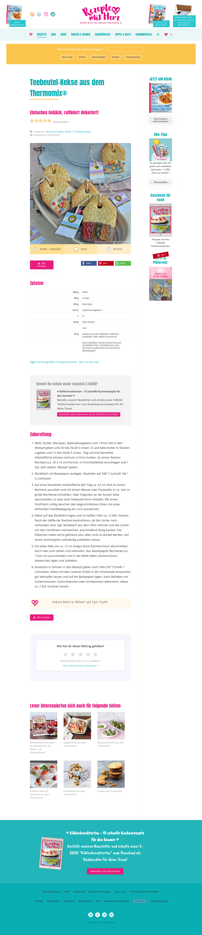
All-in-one (67, 57)
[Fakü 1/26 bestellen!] (159, 15)
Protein (115, 57)
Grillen (82, 57)
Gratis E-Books (80, 34)
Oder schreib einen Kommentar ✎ (80, 665)
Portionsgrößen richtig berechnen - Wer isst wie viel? (64, 362)
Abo (53, 34)
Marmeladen (99, 57)
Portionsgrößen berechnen (144, 891)
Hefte (67, 891)
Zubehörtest (102, 34)
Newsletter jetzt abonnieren (105, 871)
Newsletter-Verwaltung (116, 901)
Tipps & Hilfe (123, 34)
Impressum (69, 901)
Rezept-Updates (51, 891)
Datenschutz (85, 901)
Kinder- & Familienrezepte (78, 131)
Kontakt (39, 901)
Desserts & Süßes (55, 131)
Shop (63, 34)
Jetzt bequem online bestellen (160, 120)
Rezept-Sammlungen (100, 891)
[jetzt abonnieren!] (16, 14)
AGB (98, 901)
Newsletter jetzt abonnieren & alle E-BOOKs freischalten (89, 414)
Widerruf (139, 901)
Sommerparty (133, 57)
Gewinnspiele (144, 34)
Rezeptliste (79, 891)
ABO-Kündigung (158, 901)
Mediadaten (53, 901)
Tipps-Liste (120, 891)
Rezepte (42, 34)
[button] (158, 34)
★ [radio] (65, 654)
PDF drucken (41, 265)
